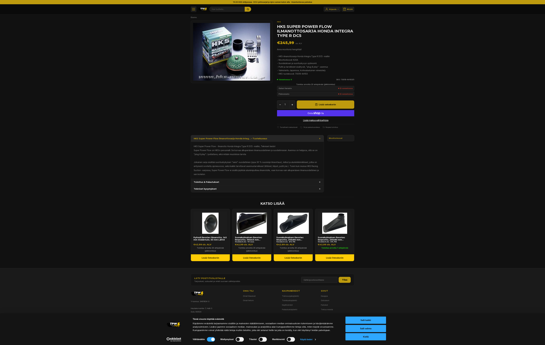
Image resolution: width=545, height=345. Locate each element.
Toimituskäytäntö (289, 300)
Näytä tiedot (306, 339)
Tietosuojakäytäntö (290, 296)
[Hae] (248, 9)
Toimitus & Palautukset (206, 182)
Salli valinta (365, 328)
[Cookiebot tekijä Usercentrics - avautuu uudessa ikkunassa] (174, 339)
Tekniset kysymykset (205, 189)
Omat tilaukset (249, 296)
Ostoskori (325, 300)
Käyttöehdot (287, 305)
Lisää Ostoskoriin (210, 258)
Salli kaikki (365, 320)
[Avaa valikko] (193, 9)
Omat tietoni (248, 300)
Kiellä (366, 337)
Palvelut (324, 305)
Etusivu (194, 17)
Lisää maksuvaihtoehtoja (315, 120)
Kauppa (324, 296)
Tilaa (344, 280)
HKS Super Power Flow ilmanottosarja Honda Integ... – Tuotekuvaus (230, 138)
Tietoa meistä (327, 309)
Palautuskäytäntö (289, 309)
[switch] (240, 339)
